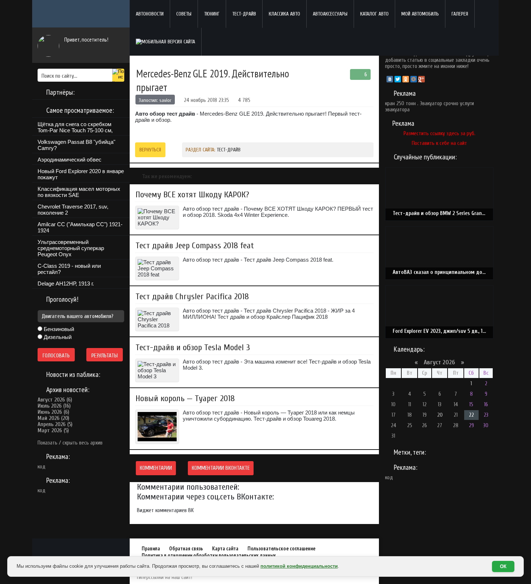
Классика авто (284, 14)
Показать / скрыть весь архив (70, 443)
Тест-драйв (244, 14)
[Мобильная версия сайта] (165, 42)
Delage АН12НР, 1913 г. (66, 283)
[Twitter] (397, 79)
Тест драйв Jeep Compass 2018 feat (194, 245)
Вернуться (150, 150)
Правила (151, 548)
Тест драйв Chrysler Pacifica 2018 (192, 296)
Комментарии (156, 468)
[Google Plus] (421, 79)
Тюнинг (212, 14)
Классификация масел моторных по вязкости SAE (79, 192)
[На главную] (81, 14)
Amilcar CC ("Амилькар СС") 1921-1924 (80, 227)
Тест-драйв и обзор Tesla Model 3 (192, 347)
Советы (183, 14)
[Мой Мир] (413, 79)
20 (439, 415)
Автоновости (150, 14)
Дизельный (57, 337)
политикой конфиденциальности (299, 566)
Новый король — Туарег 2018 (185, 398)
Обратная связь (186, 548)
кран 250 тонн (400, 103)
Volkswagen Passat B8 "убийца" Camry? (76, 145)
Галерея (460, 14)
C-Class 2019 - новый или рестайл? (69, 269)
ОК (503, 566)
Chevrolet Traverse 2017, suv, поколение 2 (73, 209)
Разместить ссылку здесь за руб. (439, 133)
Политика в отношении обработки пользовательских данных (209, 555)
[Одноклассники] (405, 79)
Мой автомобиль (420, 14)
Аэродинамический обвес (70, 159)
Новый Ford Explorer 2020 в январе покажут (81, 174)
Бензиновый (58, 329)
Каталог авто (374, 14)
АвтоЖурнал (81, 549)
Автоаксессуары (330, 14)
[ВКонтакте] (390, 79)
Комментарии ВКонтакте (221, 468)
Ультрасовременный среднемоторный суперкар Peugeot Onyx (71, 248)
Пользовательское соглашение (281, 548)
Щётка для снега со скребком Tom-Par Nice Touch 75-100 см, (75, 127)
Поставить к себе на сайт (439, 143)
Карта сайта (225, 548)
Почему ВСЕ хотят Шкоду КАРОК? (192, 194)
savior (165, 100)
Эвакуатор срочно (439, 103)
